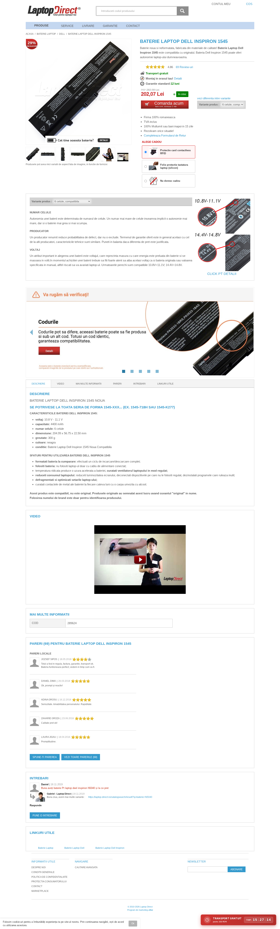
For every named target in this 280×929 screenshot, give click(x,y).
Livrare (88, 25)
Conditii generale (42, 872)
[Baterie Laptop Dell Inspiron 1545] (108, 154)
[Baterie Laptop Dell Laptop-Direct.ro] (123, 157)
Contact (133, 25)
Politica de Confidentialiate (49, 877)
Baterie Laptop (46, 34)
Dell (62, 34)
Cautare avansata (86, 867)
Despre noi (38, 867)
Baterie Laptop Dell (74, 848)
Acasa (30, 34)
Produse (41, 25)
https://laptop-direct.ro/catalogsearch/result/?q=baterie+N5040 (120, 797)
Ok (132, 923)
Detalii (178, 78)
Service (67, 25)
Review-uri (184, 67)
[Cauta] (183, 11)
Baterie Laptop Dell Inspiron (109, 848)
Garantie (110, 25)
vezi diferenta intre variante (213, 98)
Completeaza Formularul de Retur (165, 135)
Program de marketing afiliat (140, 910)
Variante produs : (209, 104)
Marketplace (40, 891)
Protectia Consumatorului (48, 881)
